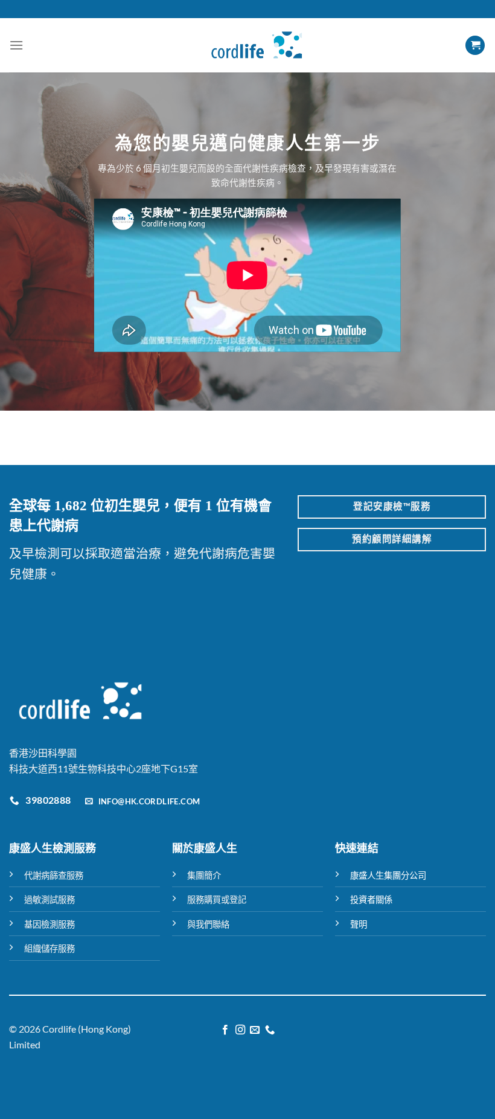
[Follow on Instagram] (240, 1030)
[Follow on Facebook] (225, 1030)
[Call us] (270, 1030)
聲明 (358, 924)
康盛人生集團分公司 (388, 875)
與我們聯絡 (208, 924)
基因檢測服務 (49, 924)
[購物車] (475, 46)
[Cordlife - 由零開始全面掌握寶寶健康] (256, 46)
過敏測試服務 (49, 899)
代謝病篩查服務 (53, 875)
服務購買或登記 (216, 899)
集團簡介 (204, 875)
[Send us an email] (255, 1030)
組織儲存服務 (49, 948)
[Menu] (16, 45)
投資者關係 (371, 899)
